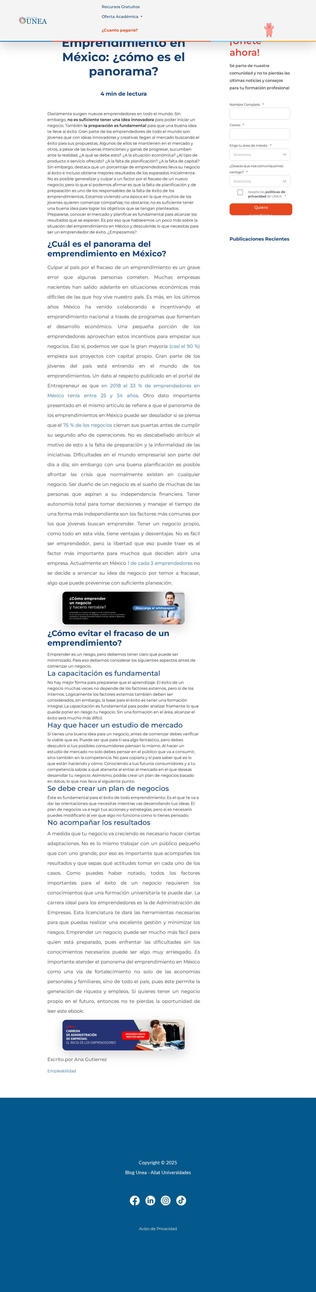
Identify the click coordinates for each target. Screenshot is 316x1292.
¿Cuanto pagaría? (120, 30)
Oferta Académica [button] (120, 16)
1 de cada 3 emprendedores (160, 563)
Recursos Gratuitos (121, 6)
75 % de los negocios (87, 425)
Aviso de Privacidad (158, 1228)
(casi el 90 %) (184, 346)
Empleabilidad (61, 1071)
